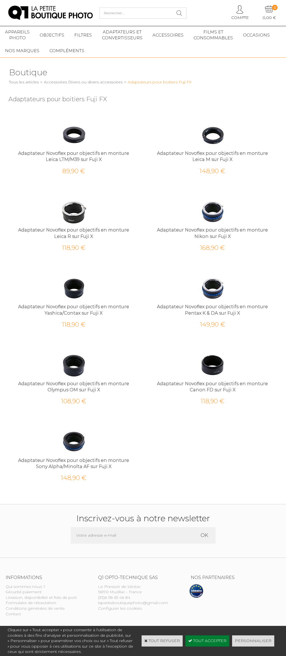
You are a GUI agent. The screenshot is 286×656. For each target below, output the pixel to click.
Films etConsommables (213, 34)
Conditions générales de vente (35, 608)
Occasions (256, 35)
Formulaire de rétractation (31, 602)
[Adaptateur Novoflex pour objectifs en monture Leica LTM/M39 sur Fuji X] (74, 147)
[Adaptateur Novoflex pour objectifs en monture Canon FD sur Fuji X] (213, 377)
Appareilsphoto (17, 34)
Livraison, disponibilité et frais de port (41, 597)
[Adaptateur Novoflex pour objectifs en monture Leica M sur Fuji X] (213, 147)
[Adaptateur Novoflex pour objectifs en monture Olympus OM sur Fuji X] (74, 377)
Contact (13, 613)
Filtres (83, 35)
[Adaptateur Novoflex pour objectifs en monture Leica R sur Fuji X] (74, 224)
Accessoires (167, 35)
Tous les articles (24, 82)
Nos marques (22, 50)
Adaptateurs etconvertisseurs (122, 34)
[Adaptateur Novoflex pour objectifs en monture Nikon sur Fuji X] (213, 224)
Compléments (66, 50)
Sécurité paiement (24, 591)
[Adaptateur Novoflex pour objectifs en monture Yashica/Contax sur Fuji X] (74, 300)
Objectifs (52, 35)
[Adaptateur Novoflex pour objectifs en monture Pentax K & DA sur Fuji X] (213, 300)
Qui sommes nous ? (25, 586)
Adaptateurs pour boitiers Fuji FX (160, 82)
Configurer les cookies (120, 608)
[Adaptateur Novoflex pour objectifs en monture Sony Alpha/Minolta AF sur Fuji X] (74, 454)
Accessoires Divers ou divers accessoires (83, 82)
